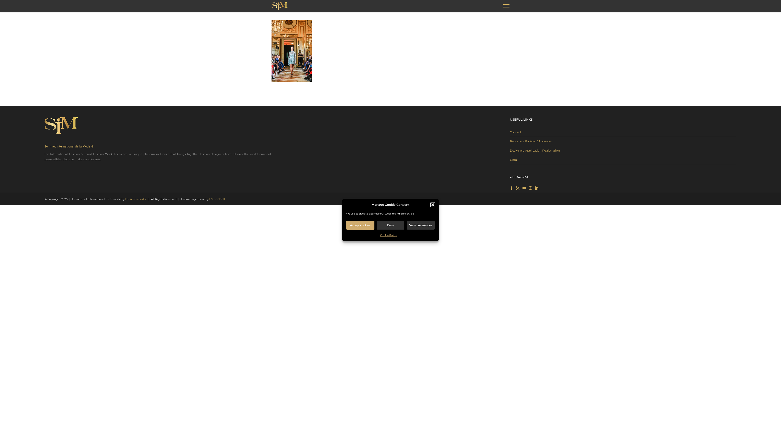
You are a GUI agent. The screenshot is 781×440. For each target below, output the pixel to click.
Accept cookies (360, 225)
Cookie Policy (388, 235)
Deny (390, 225)
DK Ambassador (136, 199)
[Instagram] (530, 188)
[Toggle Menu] (506, 6)
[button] (433, 205)
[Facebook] (511, 188)
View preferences (420, 225)
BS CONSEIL (217, 199)
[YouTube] (524, 188)
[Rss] (517, 188)
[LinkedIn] (536, 188)
